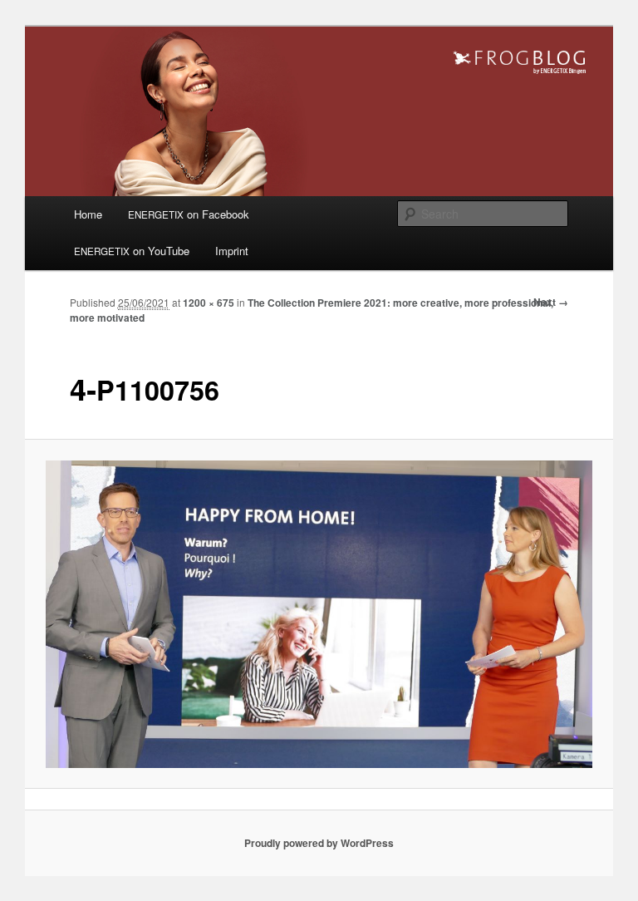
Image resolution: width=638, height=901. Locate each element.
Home (88, 214)
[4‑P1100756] (319, 614)
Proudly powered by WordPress (319, 842)
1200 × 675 (208, 302)
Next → (550, 301)
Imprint (231, 250)
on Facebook (188, 214)
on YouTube (131, 250)
